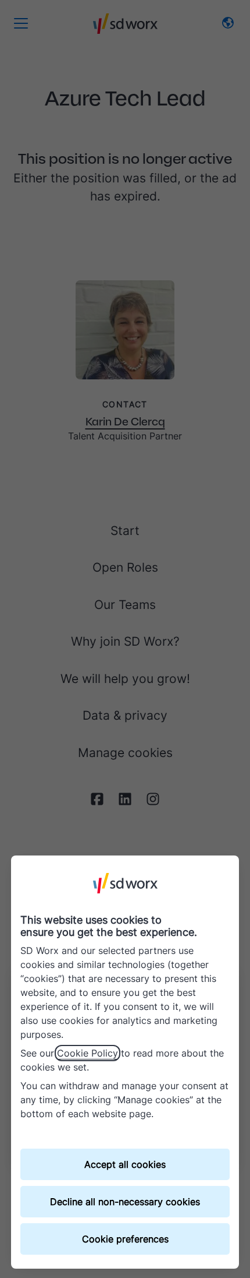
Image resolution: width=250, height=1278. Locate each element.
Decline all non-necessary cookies (125, 1201)
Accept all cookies (125, 1164)
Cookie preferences (125, 1239)
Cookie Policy (87, 1053)
